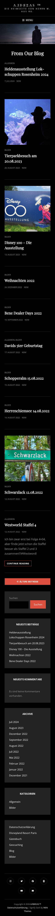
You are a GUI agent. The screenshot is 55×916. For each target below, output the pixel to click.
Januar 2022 (16, 769)
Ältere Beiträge (29, 581)
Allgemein (10, 63)
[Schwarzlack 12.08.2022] (27, 458)
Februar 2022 (16, 763)
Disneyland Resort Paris (23, 833)
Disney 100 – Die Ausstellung (25, 649)
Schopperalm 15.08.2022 (24, 378)
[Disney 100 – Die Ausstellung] (27, 209)
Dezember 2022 (18, 734)
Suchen (13, 598)
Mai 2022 (14, 757)
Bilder (8, 150)
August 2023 (16, 728)
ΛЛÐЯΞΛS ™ (27, 5)
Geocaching (16, 845)
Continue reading (19, 564)
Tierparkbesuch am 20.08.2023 (26, 643)
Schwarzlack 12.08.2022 (24, 492)
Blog (11, 851)
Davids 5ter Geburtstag (23, 345)
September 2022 (18, 740)
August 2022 (16, 745)
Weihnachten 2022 (20, 280)
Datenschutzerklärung (22, 827)
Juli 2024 (14, 722)
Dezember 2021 (18, 775)
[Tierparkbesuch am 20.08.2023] (27, 122)
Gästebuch (15, 839)
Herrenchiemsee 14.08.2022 (27, 410)
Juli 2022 (14, 751)
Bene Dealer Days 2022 (23, 312)
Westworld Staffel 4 (20, 524)
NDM (18, 81)
